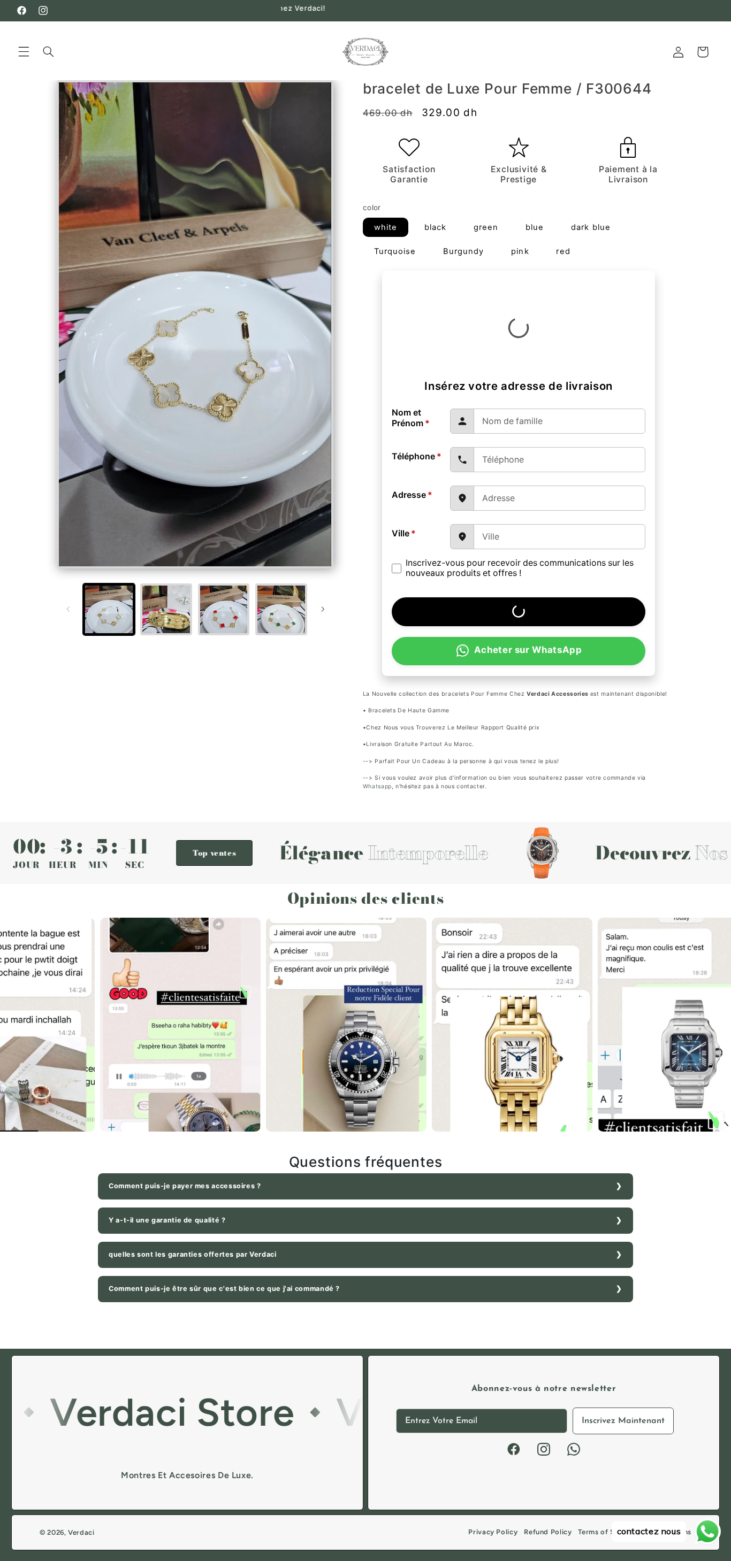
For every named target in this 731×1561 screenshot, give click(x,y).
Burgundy (463, 251)
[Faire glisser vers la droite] (322, 609)
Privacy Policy (492, 1532)
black (435, 227)
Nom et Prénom (411, 418)
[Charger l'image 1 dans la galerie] (109, 609)
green (486, 227)
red (563, 251)
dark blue (590, 227)
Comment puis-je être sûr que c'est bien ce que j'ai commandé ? (224, 1289)
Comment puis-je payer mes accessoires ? (185, 1186)
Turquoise (395, 251)
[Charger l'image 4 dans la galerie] (281, 609)
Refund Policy (548, 1532)
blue (535, 227)
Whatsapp (377, 786)
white (385, 227)
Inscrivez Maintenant (623, 1421)
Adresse (412, 495)
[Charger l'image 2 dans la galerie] (166, 609)
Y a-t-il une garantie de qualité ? (167, 1220)
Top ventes (146, 853)
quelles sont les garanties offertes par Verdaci (193, 1254)
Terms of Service (607, 1532)
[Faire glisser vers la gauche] (68, 609)
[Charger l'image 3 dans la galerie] (224, 609)
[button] (23, 52)
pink (520, 251)
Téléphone (416, 456)
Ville (404, 533)
